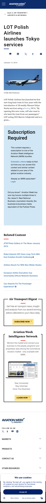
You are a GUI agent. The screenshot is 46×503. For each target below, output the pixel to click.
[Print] (41, 54)
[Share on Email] (10, 54)
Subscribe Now (22, 322)
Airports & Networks (16, 15)
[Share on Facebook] (33, 54)
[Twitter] (3, 432)
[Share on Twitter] (26, 54)
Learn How (22, 398)
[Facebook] (8, 432)
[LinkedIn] (17, 432)
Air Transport (20, 13)
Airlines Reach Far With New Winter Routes (23, 265)
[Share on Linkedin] (18, 54)
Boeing (27, 108)
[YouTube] (12, 432)
